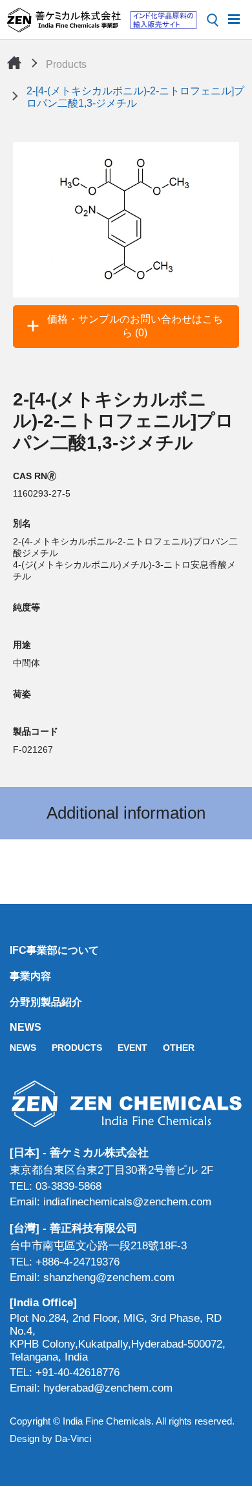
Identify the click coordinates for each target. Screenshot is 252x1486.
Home (14, 62)
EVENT (132, 1047)
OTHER (178, 1047)
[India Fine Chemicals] (101, 20)
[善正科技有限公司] (126, 1103)
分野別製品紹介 (46, 1001)
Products (66, 64)
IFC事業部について (54, 950)
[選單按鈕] (234, 18)
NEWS (25, 1027)
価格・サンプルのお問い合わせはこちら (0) (135, 326)
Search (212, 20)
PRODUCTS (77, 1047)
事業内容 (30, 976)
